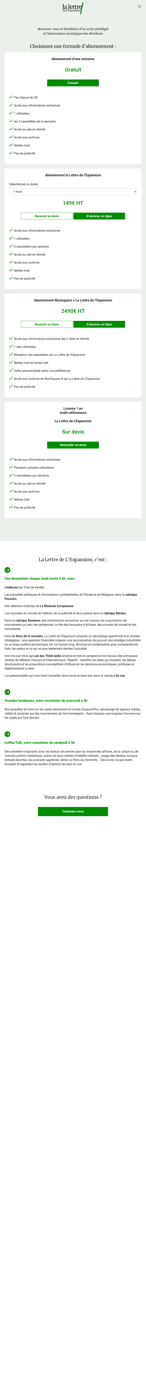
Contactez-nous (73, 811)
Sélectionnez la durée (23, 184)
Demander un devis (73, 445)
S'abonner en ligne (99, 216)
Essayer (73, 83)
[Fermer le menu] (139, 6)
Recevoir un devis (47, 216)
